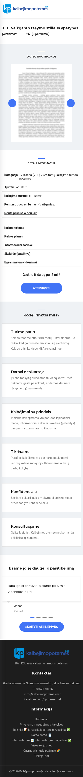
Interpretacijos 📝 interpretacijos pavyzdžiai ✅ (41, 740)
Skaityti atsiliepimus (41, 627)
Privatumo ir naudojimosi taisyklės (41, 724)
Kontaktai (41, 719)
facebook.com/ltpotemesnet (42, 699)
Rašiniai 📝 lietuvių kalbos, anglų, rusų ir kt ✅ (41, 729)
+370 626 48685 (42, 689)
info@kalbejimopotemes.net (42, 694)
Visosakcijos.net (41, 745)
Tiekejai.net (41, 755)
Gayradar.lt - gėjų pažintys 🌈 (41, 750)
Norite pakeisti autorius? (20, 213)
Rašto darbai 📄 (41, 735)
